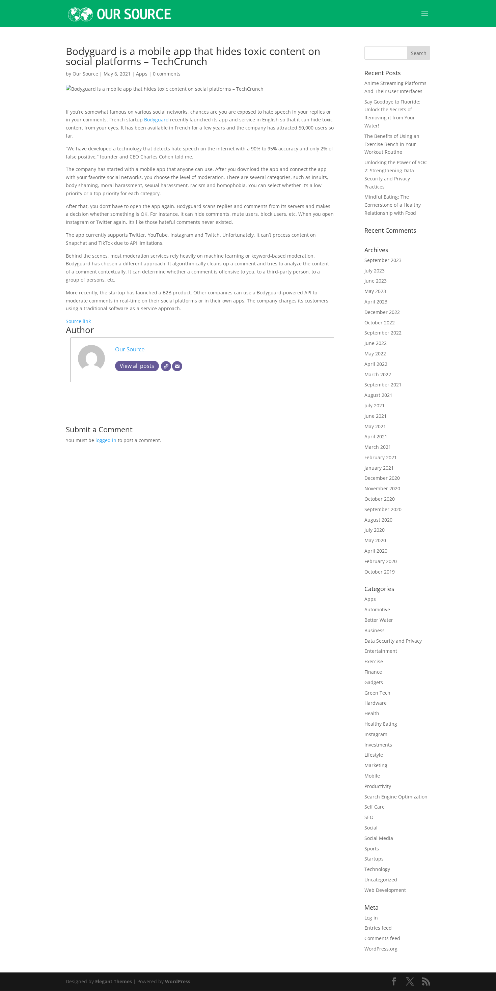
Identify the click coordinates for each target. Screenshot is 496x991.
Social (371, 827)
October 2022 (379, 322)
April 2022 (375, 364)
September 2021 (383, 384)
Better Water (378, 620)
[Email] (177, 366)
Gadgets (373, 682)
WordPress (177, 981)
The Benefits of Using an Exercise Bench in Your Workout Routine (391, 144)
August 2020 (378, 520)
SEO (369, 817)
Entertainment (380, 651)
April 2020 (375, 551)
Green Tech (377, 693)
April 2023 (375, 301)
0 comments (167, 73)
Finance (373, 672)
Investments (378, 744)
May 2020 (375, 540)
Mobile (372, 776)
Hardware (375, 703)
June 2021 (375, 416)
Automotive (377, 609)
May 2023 (375, 291)
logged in (105, 440)
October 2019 (379, 572)
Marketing (375, 765)
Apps (141, 73)
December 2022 (382, 312)
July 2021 (374, 405)
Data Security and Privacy (393, 641)
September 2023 (383, 260)
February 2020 (380, 561)
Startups (374, 858)
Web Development (385, 890)
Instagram (375, 734)
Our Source (85, 73)
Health (371, 713)
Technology (377, 869)
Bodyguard (156, 119)
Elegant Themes (113, 981)
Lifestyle (373, 755)
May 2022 (375, 353)
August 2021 (378, 395)
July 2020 (374, 530)
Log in (371, 917)
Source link (78, 321)
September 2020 (383, 509)
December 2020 (382, 478)
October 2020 (379, 499)
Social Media (378, 838)
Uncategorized (380, 879)
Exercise (373, 661)
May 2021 (375, 426)
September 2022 (383, 332)
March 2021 (377, 447)
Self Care (374, 807)
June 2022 (375, 343)
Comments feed (382, 938)
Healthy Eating (380, 724)
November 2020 (382, 488)
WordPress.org (380, 948)
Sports (371, 848)
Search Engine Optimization (396, 796)
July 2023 (374, 270)
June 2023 (375, 281)
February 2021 (380, 457)
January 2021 (379, 468)
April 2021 (375, 436)
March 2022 (377, 374)
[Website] (166, 366)
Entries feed (378, 928)
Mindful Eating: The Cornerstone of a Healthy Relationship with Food (392, 205)
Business (374, 630)
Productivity (377, 786)
